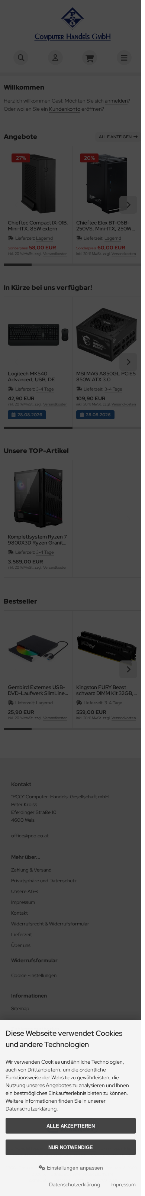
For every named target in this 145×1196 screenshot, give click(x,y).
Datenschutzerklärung (74, 1184)
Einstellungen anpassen (74, 1168)
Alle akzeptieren (70, 1126)
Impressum (123, 1184)
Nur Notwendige (70, 1147)
